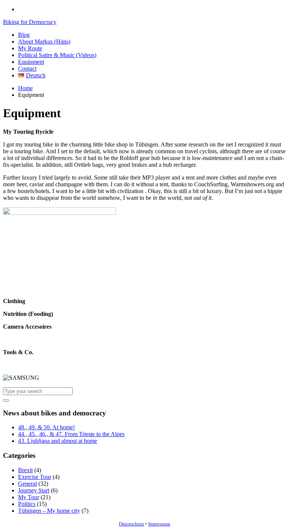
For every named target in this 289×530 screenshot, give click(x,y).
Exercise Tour (34, 477)
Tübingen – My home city (49, 510)
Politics (26, 504)
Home (25, 88)
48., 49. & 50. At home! (46, 427)
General (27, 483)
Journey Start (33, 490)
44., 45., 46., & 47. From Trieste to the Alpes (71, 434)
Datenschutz (131, 524)
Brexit (25, 470)
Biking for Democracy (29, 22)
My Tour (28, 497)
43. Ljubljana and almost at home (57, 441)
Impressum (159, 524)
